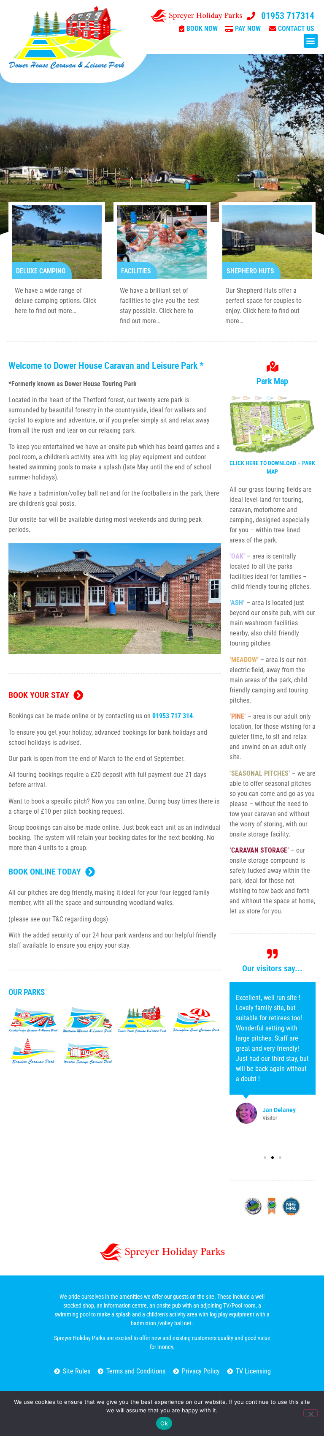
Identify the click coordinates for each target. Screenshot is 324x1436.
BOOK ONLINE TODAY (44, 872)
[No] (310, 1413)
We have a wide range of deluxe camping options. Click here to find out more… (55, 300)
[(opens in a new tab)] (33, 1020)
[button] (311, 41)
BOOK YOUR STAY (38, 695)
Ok (164, 1423)
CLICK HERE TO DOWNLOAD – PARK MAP (272, 467)
